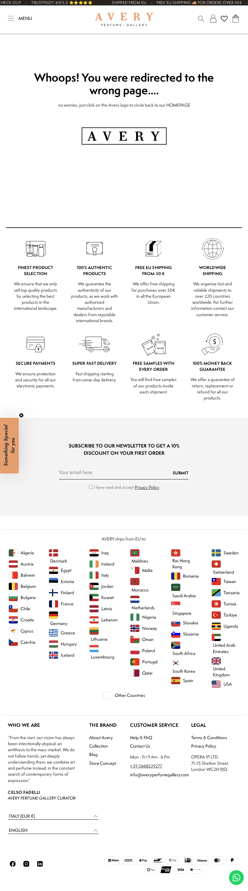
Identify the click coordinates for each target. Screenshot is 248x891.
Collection (98, 746)
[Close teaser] (21, 415)
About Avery (101, 737)
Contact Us (140, 746)
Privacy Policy (147, 487)
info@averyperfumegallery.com (159, 774)
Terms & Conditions (209, 737)
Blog (93, 754)
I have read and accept (126, 487)
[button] (53, 816)
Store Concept (102, 763)
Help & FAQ (141, 737)
